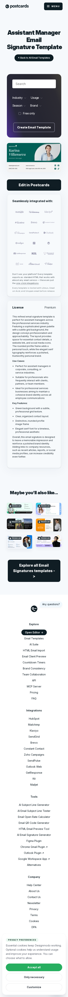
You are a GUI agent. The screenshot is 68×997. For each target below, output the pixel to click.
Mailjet (34, 784)
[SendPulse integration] (34, 233)
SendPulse (34, 760)
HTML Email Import (34, 650)
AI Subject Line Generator (34, 804)
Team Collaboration (34, 674)
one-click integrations (27, 283)
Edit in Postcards (34, 185)
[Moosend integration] (48, 253)
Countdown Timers (34, 662)
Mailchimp (34, 724)
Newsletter (34, 903)
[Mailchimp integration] (34, 212)
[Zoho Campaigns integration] (19, 233)
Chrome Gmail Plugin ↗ (34, 846)
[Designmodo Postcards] (17, 6)
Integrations (34, 710)
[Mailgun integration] (19, 243)
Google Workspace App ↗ (34, 858)
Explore (34, 624)
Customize (34, 987)
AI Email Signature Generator (34, 834)
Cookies (34, 921)
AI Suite (34, 644)
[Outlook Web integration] (48, 233)
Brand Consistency (34, 668)
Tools (34, 796)
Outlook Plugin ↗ (34, 852)
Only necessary (34, 977)
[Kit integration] (34, 253)
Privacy (34, 909)
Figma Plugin (34, 840)
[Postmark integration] (34, 243)
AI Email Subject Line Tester (34, 810)
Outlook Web (34, 766)
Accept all (34, 967)
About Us (34, 891)
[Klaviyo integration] (48, 212)
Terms (34, 915)
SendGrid (34, 736)
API (34, 680)
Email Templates (34, 638)
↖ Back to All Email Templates (34, 57)
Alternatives (34, 864)
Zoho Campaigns (34, 754)
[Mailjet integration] (48, 264)
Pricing (34, 692)
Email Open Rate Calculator (34, 816)
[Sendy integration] (48, 243)
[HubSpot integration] (19, 212)
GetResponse (34, 772)
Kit (34, 778)
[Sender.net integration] (19, 264)
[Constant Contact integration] (48, 222)
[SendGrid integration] (19, 222)
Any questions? (51, 604)
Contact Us (34, 897)
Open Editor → (34, 632)
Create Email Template (34, 127)
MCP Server (34, 686)
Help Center (34, 885)
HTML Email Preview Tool (34, 828)
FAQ (34, 698)
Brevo (34, 742)
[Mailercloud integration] (34, 264)
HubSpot (34, 718)
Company (34, 876)
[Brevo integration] (34, 222)
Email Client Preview (34, 656)
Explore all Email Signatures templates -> (34, 570)
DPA (34, 927)
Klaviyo (34, 730)
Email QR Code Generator (34, 822)
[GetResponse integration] (19, 253)
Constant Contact (34, 748)
